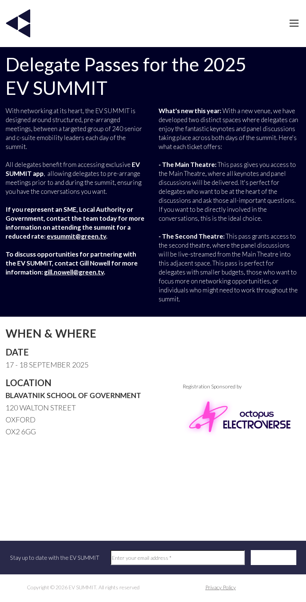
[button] (292, 23)
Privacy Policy (220, 587)
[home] (18, 23)
